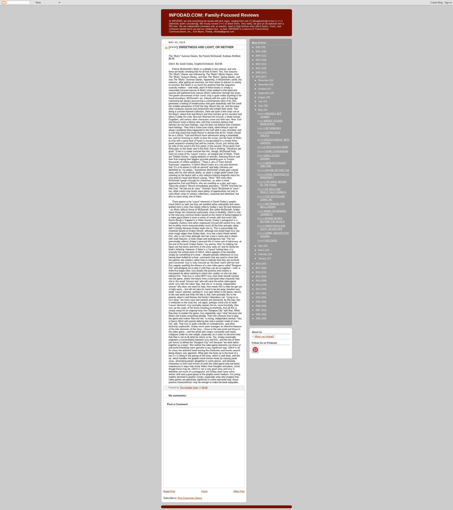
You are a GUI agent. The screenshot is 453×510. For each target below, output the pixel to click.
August (262, 97)
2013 (258, 285)
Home (204, 491)
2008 (258, 306)
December (263, 80)
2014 (258, 280)
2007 (258, 310)
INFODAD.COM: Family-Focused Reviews (214, 15)
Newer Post (169, 491)
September (264, 93)
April (260, 246)
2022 (258, 64)
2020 (258, 72)
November (263, 84)
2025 (258, 51)
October (262, 89)
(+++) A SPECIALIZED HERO (272, 147)
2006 (258, 314)
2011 (258, 293)
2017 (258, 268)
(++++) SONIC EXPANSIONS (272, 151)
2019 (258, 77)
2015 (258, 276)
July (260, 101)
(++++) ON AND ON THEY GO (273, 170)
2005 (258, 318)
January (262, 258)
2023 (258, 60)
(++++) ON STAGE (267, 240)
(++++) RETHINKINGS (269, 128)
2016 (258, 272)
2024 (258, 56)
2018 (258, 264)
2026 (258, 47)
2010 (258, 297)
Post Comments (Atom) (190, 498)
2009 (258, 302)
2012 (258, 289)
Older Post (238, 491)
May (260, 110)
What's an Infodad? (264, 336)
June (261, 105)
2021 (258, 68)
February (263, 254)
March (261, 250)
